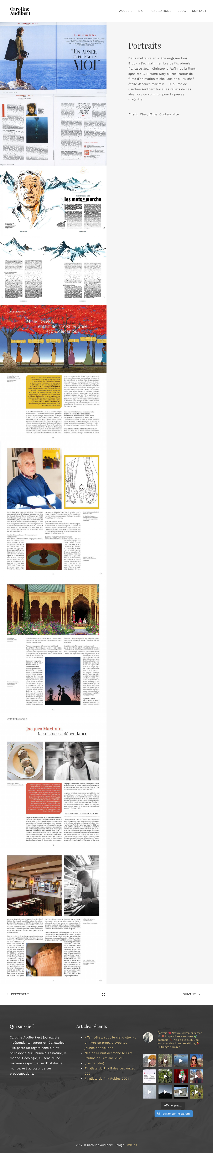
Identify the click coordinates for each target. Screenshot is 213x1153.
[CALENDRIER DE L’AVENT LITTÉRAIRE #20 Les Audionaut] (149, 1092)
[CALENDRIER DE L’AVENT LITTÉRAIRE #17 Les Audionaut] (196, 1092)
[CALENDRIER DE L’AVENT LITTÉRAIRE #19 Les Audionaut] (165, 1092)
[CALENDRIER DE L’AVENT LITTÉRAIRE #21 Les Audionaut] (196, 1076)
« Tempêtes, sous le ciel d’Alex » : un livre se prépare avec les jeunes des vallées (110, 1043)
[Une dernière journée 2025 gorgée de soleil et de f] (196, 1060)
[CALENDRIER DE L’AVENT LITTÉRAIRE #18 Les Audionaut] (181, 1092)
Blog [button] (181, 10)
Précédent (19, 994)
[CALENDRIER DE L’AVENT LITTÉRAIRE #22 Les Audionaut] (181, 1076)
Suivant (190, 994)
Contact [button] (199, 10)
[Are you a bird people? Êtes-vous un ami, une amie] (149, 1060)
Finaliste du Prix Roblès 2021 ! (108, 1078)
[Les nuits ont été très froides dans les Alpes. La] (181, 1060)
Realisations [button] (160, 10)
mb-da (132, 1145)
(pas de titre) (94, 1063)
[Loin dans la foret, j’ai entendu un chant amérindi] (165, 1060)
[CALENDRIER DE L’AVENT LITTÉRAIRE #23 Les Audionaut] (165, 1076)
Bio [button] (141, 10)
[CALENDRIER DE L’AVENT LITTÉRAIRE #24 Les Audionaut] (149, 1076)
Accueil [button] (125, 10)
